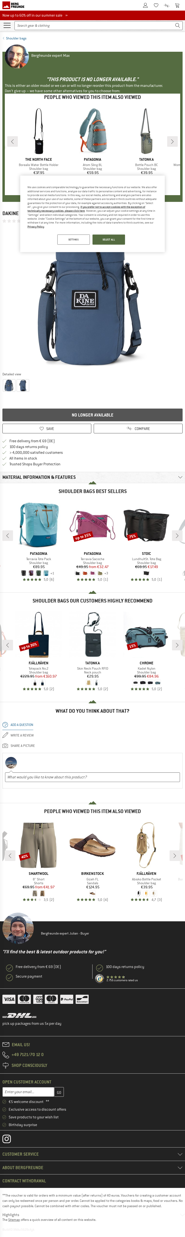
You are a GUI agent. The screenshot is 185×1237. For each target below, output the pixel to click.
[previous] (12, 141)
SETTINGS (73, 239)
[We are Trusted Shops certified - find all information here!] (100, 979)
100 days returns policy (28, 446)
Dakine (10, 213)
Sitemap (14, 1220)
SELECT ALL (109, 239)
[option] (92, 297)
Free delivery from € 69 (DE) (32, 441)
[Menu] (7, 25)
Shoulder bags (16, 38)
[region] (92, 214)
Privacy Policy (35, 226)
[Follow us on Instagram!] (10, 1140)
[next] (172, 141)
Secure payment (29, 976)
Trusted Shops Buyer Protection (34, 464)
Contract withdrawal (24, 1181)
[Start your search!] (178, 25)
